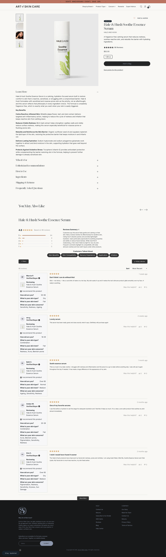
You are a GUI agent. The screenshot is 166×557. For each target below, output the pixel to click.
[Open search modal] (141, 6)
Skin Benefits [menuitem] (54, 255)
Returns (98, 512)
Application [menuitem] (103, 255)
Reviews (98, 522)
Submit (46, 543)
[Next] (106, 1)
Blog (97, 525)
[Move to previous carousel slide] (141, 209)
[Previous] (60, 1)
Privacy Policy (126, 522)
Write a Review (141, 262)
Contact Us (99, 509)
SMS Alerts (99, 519)
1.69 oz (108, 57)
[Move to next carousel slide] (145, 209)
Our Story (125, 509)
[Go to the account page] (145, 6)
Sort (128, 268)
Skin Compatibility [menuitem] (69, 255)
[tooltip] (78, 229)
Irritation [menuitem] (114, 255)
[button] (127, 47)
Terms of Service (127, 525)
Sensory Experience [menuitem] (87, 255)
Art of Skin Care (83, 550)
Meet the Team (126, 512)
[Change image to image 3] (19, 35)
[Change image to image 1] (19, 17)
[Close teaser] (20, 550)
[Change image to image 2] (19, 26)
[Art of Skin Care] (28, 6)
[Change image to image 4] (19, 44)
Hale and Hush (110, 32)
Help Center (99, 528)
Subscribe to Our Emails (103, 516)
